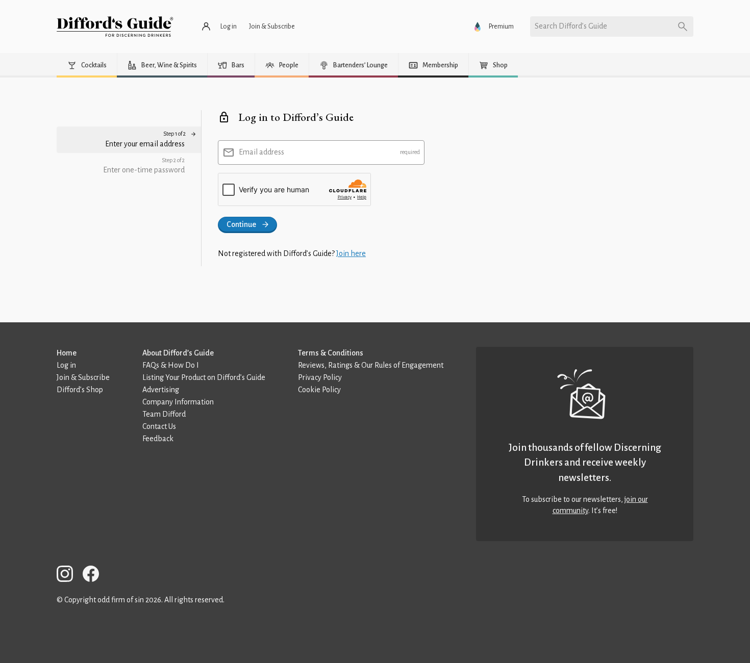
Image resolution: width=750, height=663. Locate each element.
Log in (66, 365)
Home (67, 353)
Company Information (178, 402)
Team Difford (164, 414)
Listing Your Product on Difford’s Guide (203, 377)
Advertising (160, 390)
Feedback (157, 439)
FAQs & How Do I (170, 365)
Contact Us (159, 426)
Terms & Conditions (330, 353)
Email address (261, 152)
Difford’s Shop (80, 390)
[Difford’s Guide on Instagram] (69, 575)
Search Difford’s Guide (571, 26)
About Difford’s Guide (178, 353)
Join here (351, 253)
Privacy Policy (320, 377)
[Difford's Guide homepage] (115, 26)
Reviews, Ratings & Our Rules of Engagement (370, 365)
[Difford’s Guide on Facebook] (95, 575)
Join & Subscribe (83, 377)
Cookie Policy (319, 390)
